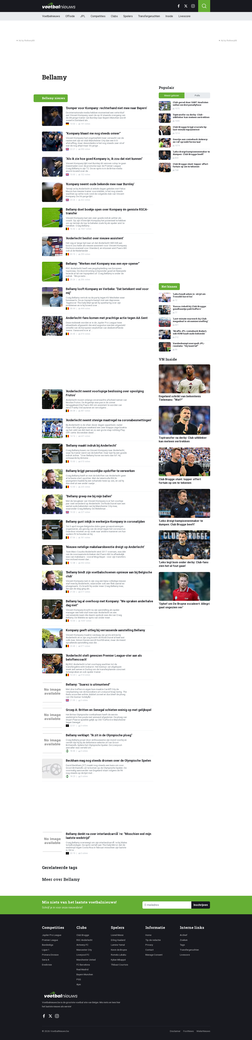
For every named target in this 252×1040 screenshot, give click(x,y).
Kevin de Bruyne (119, 949)
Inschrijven (201, 905)
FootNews (188, 1031)
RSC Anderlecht (84, 940)
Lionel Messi (117, 935)
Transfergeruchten (149, 16)
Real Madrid (82, 969)
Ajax (78, 984)
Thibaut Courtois (119, 964)
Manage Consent (154, 954)
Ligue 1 (45, 949)
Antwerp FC (82, 944)
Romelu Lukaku (118, 954)
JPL (82, 16)
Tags (182, 944)
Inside (169, 16)
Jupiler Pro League (51, 935)
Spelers (128, 16)
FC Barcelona (83, 964)
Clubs (114, 16)
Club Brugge (82, 935)
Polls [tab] (197, 95)
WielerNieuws (203, 1031)
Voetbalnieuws (51, 16)
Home (148, 935)
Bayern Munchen (84, 974)
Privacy (149, 944)
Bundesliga (47, 944)
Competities (98, 16)
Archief (183, 935)
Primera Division (50, 954)
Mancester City (84, 949)
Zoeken (184, 940)
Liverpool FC (82, 954)
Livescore (184, 16)
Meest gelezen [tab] (171, 95)
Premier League (50, 940)
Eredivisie (47, 964)
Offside (70, 16)
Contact (149, 949)
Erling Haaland (118, 940)
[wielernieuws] (83, 995)
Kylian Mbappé (118, 959)
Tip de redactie (153, 940)
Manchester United (86, 959)
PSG (78, 979)
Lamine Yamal (118, 944)
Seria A (45, 959)
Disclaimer (175, 1031)
